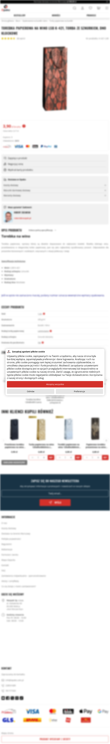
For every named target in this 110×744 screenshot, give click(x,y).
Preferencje (79, 391)
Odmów (30, 391)
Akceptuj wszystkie (55, 384)
